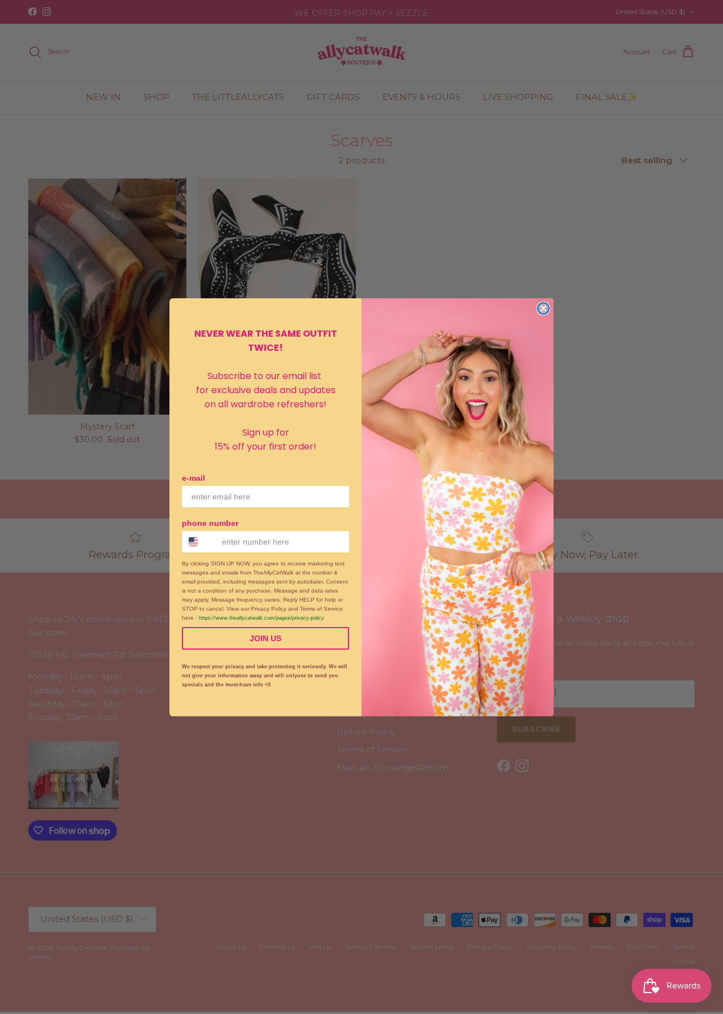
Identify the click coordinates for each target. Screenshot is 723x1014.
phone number (210, 523)
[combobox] (199, 542)
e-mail (193, 477)
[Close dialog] (543, 308)
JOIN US (265, 638)
